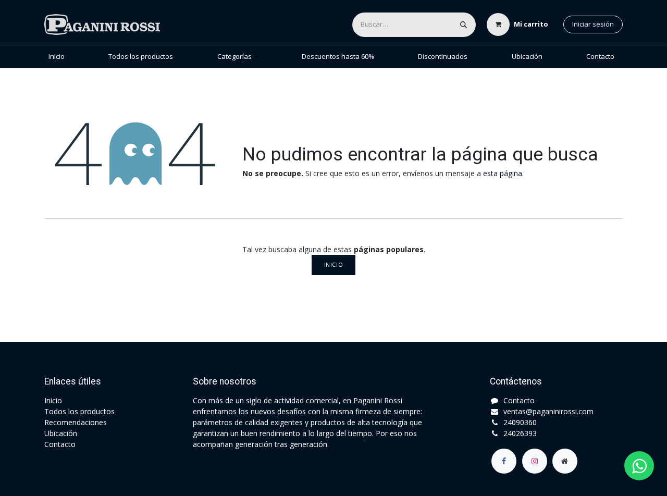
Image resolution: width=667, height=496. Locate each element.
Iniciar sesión (593, 24)
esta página (502, 173)
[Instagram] (534, 461)
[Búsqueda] (463, 25)
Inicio (333, 264)
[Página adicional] (564, 461)
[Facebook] (503, 461)
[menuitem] (56, 56)
